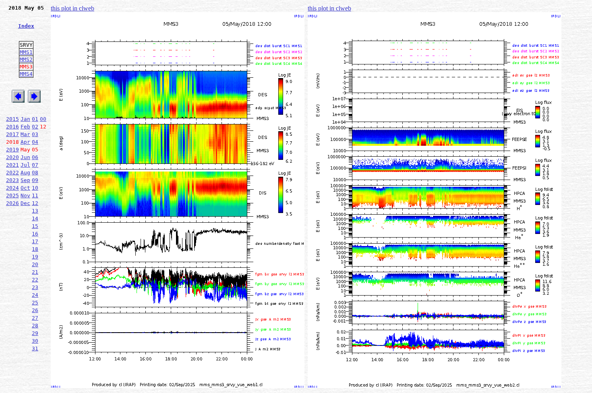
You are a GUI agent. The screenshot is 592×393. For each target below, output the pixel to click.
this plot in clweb (72, 8)
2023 (12, 180)
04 (35, 142)
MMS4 (26, 74)
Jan (25, 119)
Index (26, 26)
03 (35, 134)
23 (35, 287)
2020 (12, 157)
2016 (12, 127)
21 (35, 272)
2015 (12, 119)
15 (35, 226)
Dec (25, 203)
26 (35, 310)
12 (35, 203)
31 (35, 348)
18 (35, 249)
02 (35, 127)
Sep (25, 180)
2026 (12, 203)
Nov (25, 195)
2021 (12, 165)
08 (35, 173)
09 (35, 180)
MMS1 (26, 52)
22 (35, 280)
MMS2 (26, 59)
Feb (25, 127)
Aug (25, 173)
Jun (25, 157)
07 (35, 165)
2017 (12, 134)
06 (35, 157)
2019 (12, 150)
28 (35, 326)
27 (35, 318)
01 (35, 119)
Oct (25, 188)
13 (35, 211)
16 (35, 234)
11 (35, 195)
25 (35, 303)
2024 (12, 188)
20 (35, 264)
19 (35, 257)
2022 (12, 173)
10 (35, 188)
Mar (25, 134)
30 (35, 341)
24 (35, 295)
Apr (25, 142)
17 (35, 241)
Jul (25, 165)
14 (35, 218)
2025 (12, 195)
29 (35, 333)
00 (43, 119)
